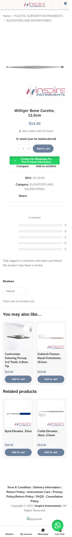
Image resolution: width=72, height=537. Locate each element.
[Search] (56, 5)
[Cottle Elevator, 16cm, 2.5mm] (50, 413)
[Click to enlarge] (10, 91)
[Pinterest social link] (39, 196)
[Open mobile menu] (4, 5)
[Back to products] (9, 29)
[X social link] (34, 196)
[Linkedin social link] (43, 196)
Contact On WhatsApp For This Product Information (36, 161)
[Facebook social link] (29, 196)
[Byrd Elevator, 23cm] (18, 413)
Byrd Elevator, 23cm (18, 431)
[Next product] (14, 29)
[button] (35, 160)
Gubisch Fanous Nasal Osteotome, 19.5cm (49, 358)
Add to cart (43, 148)
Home (7, 16)
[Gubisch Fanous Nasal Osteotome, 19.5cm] (50, 336)
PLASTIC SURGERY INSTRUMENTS (38, 16)
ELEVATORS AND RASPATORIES (29, 20)
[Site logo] (34, 4)
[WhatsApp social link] (48, 196)
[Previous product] (5, 29)
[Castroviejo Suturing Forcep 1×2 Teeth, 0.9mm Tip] (18, 336)
